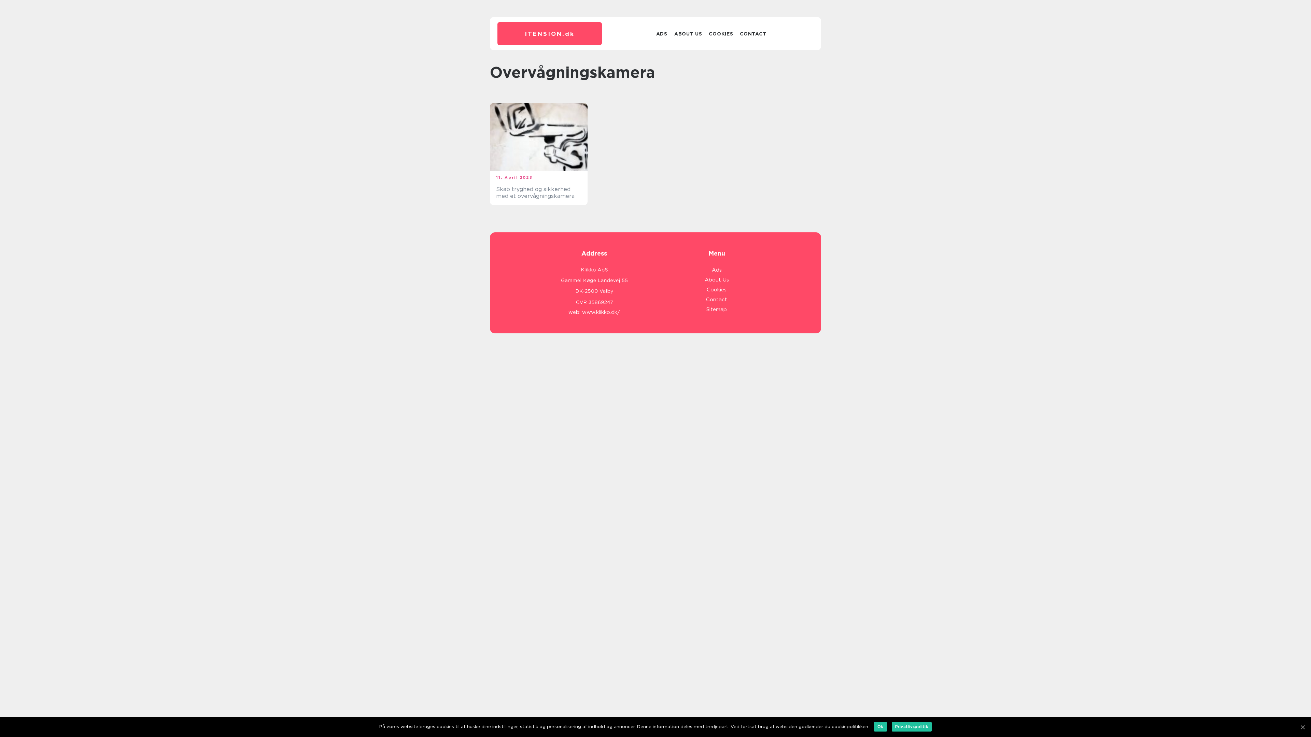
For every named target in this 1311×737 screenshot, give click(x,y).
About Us (688, 34)
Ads (661, 34)
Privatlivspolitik (911, 726)
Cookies (721, 34)
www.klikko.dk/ (601, 312)
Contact (753, 34)
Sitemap (716, 309)
